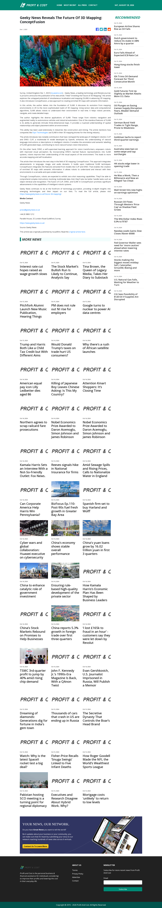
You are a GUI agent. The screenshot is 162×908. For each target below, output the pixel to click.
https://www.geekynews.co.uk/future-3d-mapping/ (40, 194)
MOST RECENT (70, 5)
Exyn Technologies (40, 132)
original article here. (77, 232)
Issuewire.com (56, 93)
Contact (75, 881)
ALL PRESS (82, 5)
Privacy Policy (77, 874)
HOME (59, 5)
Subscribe (123, 889)
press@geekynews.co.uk (30, 210)
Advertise (76, 877)
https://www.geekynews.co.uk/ (32, 223)
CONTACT (92, 5)
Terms (75, 870)
